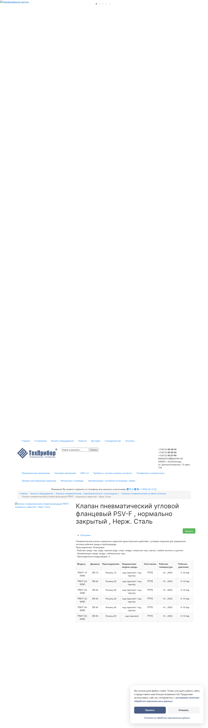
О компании (41, 440)
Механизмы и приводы (72, 480)
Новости (82, 440)
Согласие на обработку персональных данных (167, 718)
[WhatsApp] (133, 489)
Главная (26, 440)
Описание (85, 535)
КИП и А (85, 472)
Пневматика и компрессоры (150, 472)
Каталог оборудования (62, 440)
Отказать (184, 710)
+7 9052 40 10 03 (148, 489)
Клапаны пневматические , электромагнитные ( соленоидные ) (87, 493)
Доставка (95, 440)
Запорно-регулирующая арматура (39, 480)
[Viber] (130, 489)
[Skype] (138, 489)
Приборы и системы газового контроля (112, 472)
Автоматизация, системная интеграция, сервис (111, 480)
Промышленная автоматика (36, 472)
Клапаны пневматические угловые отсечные (144, 493)
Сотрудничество (113, 440)
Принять (150, 710)
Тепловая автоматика (65, 472)
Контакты (130, 440)
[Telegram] (135, 489)
